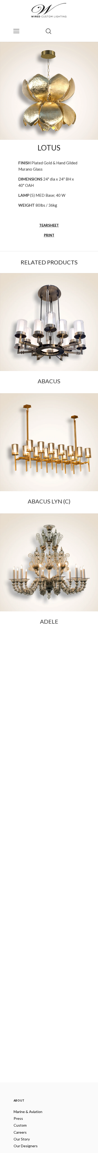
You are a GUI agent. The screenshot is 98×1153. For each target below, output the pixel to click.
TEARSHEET (49, 225)
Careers (20, 1132)
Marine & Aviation (28, 1111)
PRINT (49, 235)
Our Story (22, 1139)
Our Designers (26, 1146)
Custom (20, 1125)
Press (18, 1118)
